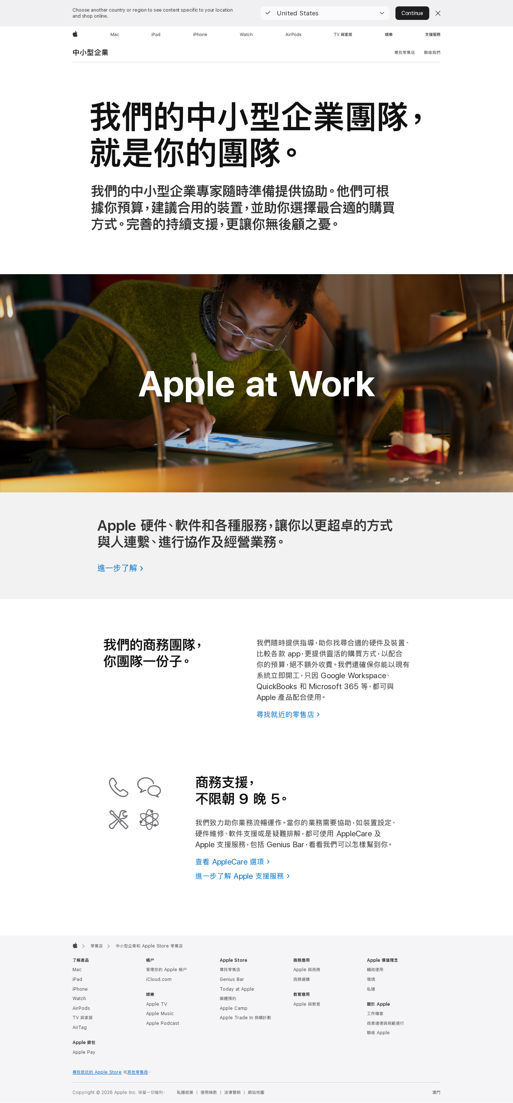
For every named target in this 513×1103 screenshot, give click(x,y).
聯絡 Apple (378, 1033)
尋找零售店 (404, 52)
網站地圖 (256, 1092)
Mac (76, 969)
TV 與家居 (82, 1017)
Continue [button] (412, 13)
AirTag (79, 1027)
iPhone (80, 989)
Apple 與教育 (306, 1004)
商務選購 (301, 979)
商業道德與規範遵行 (385, 1023)
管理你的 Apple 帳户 (166, 969)
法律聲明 (232, 1092)
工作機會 (375, 1013)
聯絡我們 (432, 52)
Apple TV (156, 1004)
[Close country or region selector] (438, 13)
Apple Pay (83, 1052)
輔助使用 (375, 969)
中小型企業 (90, 52)
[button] (325, 13)
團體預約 (228, 998)
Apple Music (160, 1013)
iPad (77, 979)
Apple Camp (233, 1008)
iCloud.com (159, 979)
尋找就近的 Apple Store (97, 1072)
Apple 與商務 (306, 969)
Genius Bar (232, 979)
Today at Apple (237, 989)
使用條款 (209, 1092)
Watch (79, 998)
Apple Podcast (162, 1023)
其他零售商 (137, 1072)
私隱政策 (185, 1092)
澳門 (436, 1092)
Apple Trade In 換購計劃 (245, 1017)
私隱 (371, 989)
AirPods (81, 1008)
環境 (371, 979)
